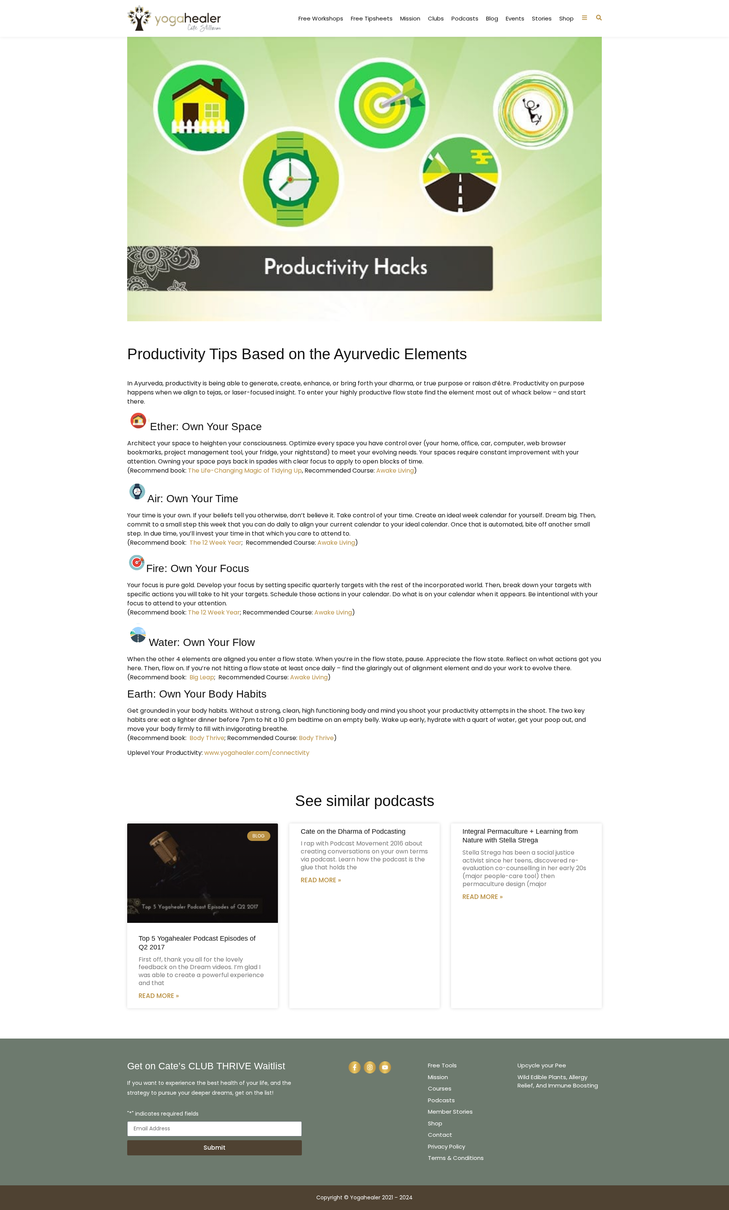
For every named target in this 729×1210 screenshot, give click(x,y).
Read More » (159, 995)
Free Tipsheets (372, 18)
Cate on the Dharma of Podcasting (353, 831)
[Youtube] (385, 1067)
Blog (492, 18)
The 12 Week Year (215, 542)
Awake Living (394, 470)
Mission (410, 18)
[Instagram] (370, 1067)
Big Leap (201, 677)
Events (515, 18)
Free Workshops (320, 18)
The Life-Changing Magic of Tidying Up (245, 470)
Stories (542, 18)
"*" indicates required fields (163, 1114)
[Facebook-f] (355, 1067)
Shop (566, 18)
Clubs (436, 18)
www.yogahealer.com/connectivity (256, 752)
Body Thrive (206, 738)
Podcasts (464, 18)
